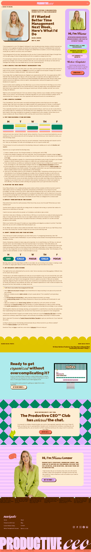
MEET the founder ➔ (49, 480)
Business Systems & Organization (44, 10)
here (59, 154)
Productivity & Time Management (44, 12)
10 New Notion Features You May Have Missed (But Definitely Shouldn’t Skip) (71, 347)
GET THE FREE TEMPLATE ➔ (18, 387)
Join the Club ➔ (45, 432)
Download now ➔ (77, 73)
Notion (25, 70)
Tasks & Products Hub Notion (46, 164)
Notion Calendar (12, 324)
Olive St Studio (87, 550)
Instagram (33, 327)
